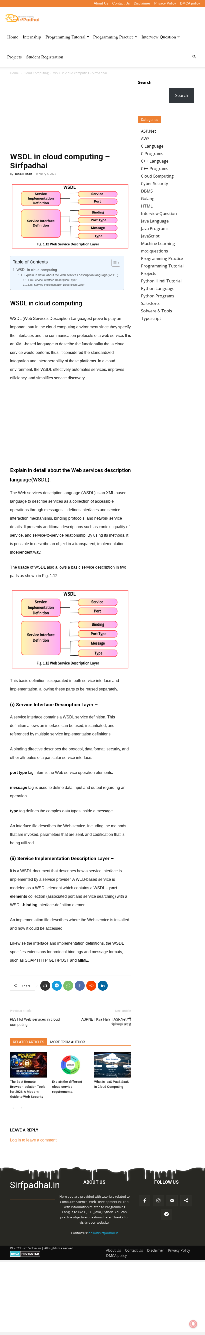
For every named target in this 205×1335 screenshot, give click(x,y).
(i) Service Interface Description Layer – (54, 279)
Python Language (157, 288)
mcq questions (154, 251)
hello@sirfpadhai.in (103, 1233)
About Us (101, 3)
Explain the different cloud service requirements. (67, 1087)
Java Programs (154, 228)
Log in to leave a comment (33, 1140)
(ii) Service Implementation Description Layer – (58, 284)
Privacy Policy (165, 3)
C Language (152, 146)
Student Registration (44, 57)
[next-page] (21, 1108)
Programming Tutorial (66, 37)
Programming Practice (113, 37)
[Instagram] (158, 1200)
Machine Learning (158, 243)
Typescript (151, 318)
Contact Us (121, 3)
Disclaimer (142, 3)
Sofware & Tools (156, 311)
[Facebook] (80, 986)
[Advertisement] (70, 115)
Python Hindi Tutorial (161, 281)
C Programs (152, 153)
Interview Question (159, 37)
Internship (32, 37)
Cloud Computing (36, 73)
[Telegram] (57, 986)
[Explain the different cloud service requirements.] (70, 1065)
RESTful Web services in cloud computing (35, 1022)
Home (12, 37)
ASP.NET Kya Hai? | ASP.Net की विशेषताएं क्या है (106, 1022)
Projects (14, 57)
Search (181, 95)
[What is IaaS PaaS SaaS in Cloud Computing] (112, 1065)
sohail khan (23, 174)
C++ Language (154, 161)
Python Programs (157, 296)
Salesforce (150, 303)
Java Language (155, 221)
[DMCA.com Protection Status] (25, 1255)
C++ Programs (154, 168)
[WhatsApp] (68, 986)
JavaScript (150, 236)
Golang (147, 198)
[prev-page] (13, 1108)
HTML (147, 206)
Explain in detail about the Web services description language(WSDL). (71, 275)
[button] (194, 56)
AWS (145, 138)
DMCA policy (190, 3)
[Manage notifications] (193, 1324)
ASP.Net (148, 131)
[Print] (45, 986)
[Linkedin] (103, 986)
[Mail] (172, 1200)
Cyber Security (154, 183)
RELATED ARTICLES (28, 1042)
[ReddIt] (91, 986)
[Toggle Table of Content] (113, 262)
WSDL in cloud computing (36, 270)
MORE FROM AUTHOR (67, 1042)
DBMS (147, 191)
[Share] (186, 1200)
